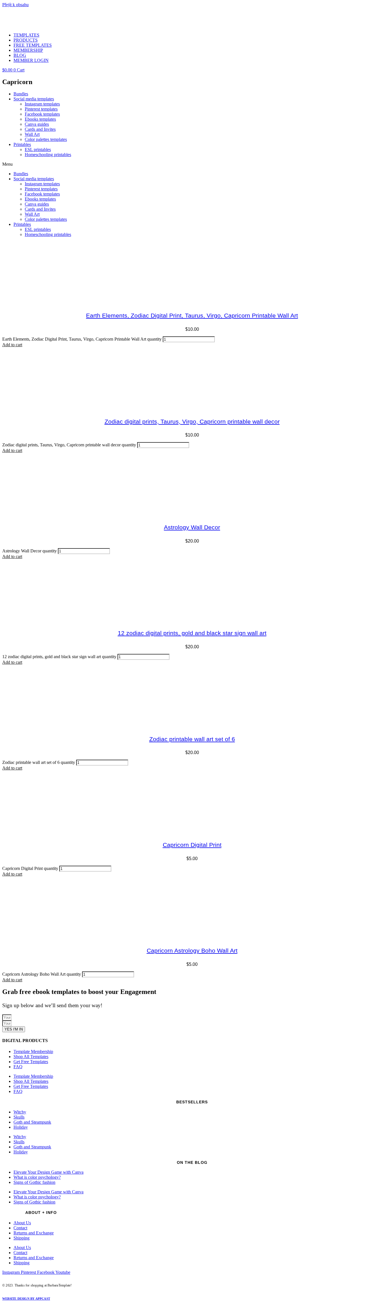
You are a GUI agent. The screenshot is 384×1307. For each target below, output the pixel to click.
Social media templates (33, 98)
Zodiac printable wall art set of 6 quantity (38, 762)
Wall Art (32, 134)
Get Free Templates (30, 1061)
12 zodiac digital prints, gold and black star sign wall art (192, 633)
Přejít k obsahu (15, 4)
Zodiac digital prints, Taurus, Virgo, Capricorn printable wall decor (192, 421)
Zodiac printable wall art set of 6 (192, 739)
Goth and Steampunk (32, 1122)
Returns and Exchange (33, 1232)
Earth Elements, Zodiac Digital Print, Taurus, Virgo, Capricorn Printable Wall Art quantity (82, 339)
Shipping (21, 1238)
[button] (192, 164)
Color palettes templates (46, 139)
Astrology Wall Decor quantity (29, 550)
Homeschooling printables (48, 154)
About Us (22, 1222)
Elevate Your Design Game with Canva (48, 1172)
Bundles (20, 93)
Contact (20, 1227)
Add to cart (12, 344)
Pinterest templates (41, 109)
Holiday (20, 1127)
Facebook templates (42, 114)
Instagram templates (42, 104)
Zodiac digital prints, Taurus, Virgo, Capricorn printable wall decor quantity (69, 444)
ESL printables (38, 149)
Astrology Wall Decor (192, 527)
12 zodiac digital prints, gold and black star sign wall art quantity (59, 656)
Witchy (19, 1112)
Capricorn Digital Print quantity (30, 868)
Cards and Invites (40, 129)
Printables (22, 144)
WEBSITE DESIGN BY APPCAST (26, 1298)
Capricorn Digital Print (192, 845)
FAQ (17, 1066)
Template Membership (33, 1051)
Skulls (18, 1117)
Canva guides (37, 124)
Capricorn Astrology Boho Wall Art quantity (41, 974)
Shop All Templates (30, 1056)
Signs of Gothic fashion (34, 1182)
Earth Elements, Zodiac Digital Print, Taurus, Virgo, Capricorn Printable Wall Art (192, 315)
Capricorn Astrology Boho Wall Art (192, 950)
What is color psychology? (37, 1177)
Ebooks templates (40, 119)
